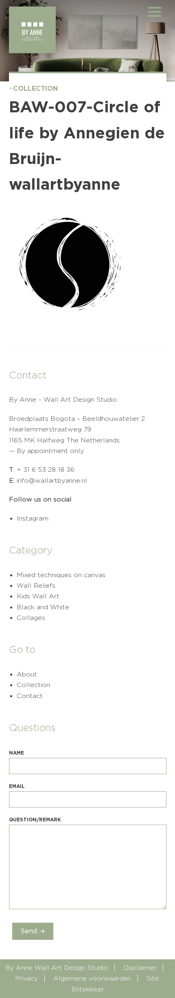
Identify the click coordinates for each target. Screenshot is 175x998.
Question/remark (35, 819)
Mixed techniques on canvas (61, 574)
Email (17, 786)
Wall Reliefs (36, 585)
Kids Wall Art (38, 596)
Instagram (32, 518)
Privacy (26, 978)
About (27, 674)
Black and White (43, 607)
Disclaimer (139, 967)
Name (16, 752)
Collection (35, 88)
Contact (30, 695)
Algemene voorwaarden (92, 978)
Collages (31, 617)
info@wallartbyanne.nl (52, 480)
